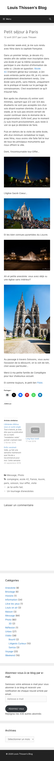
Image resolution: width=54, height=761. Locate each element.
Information (11, 599)
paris (6, 483)
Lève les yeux (12, 603)
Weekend (10, 655)
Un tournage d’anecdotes (20, 491)
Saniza (12, 647)
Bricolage (10, 591)
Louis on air (11, 607)
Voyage (9, 651)
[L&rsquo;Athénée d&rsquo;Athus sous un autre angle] (15, 433)
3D (10, 623)
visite (34, 483)
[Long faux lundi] (35, 430)
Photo (21, 475)
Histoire (9, 595)
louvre (41, 479)
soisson (14, 483)
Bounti (12, 639)
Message (12, 475)
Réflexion (10, 627)
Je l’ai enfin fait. (15, 487)
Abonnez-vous (16, 708)
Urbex (8, 631)
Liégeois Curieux (17, 643)
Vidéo (8, 635)
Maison (9, 611)
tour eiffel (25, 483)
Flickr (39, 382)
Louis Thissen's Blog (27, 7)
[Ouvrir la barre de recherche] (50, 19)
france (33, 479)
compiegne (12, 479)
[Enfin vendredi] (15, 455)
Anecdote (10, 588)
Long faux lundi (32, 438)
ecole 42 (24, 479)
